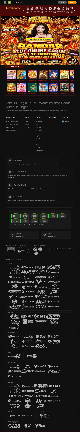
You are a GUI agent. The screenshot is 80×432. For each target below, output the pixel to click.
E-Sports (67, 11)
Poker (63, 11)
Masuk (62, 2)
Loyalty (27, 124)
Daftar (72, 2)
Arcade (59, 11)
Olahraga (37, 11)
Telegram (67, 121)
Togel (50, 11)
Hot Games (27, 11)
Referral (27, 127)
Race (46, 11)
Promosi (27, 121)
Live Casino (41, 11)
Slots (32, 11)
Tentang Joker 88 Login (12, 124)
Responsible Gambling (12, 121)
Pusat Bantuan (10, 127)
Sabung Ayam (72, 11)
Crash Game (54, 11)
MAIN (12, 74)
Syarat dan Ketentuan (12, 130)
